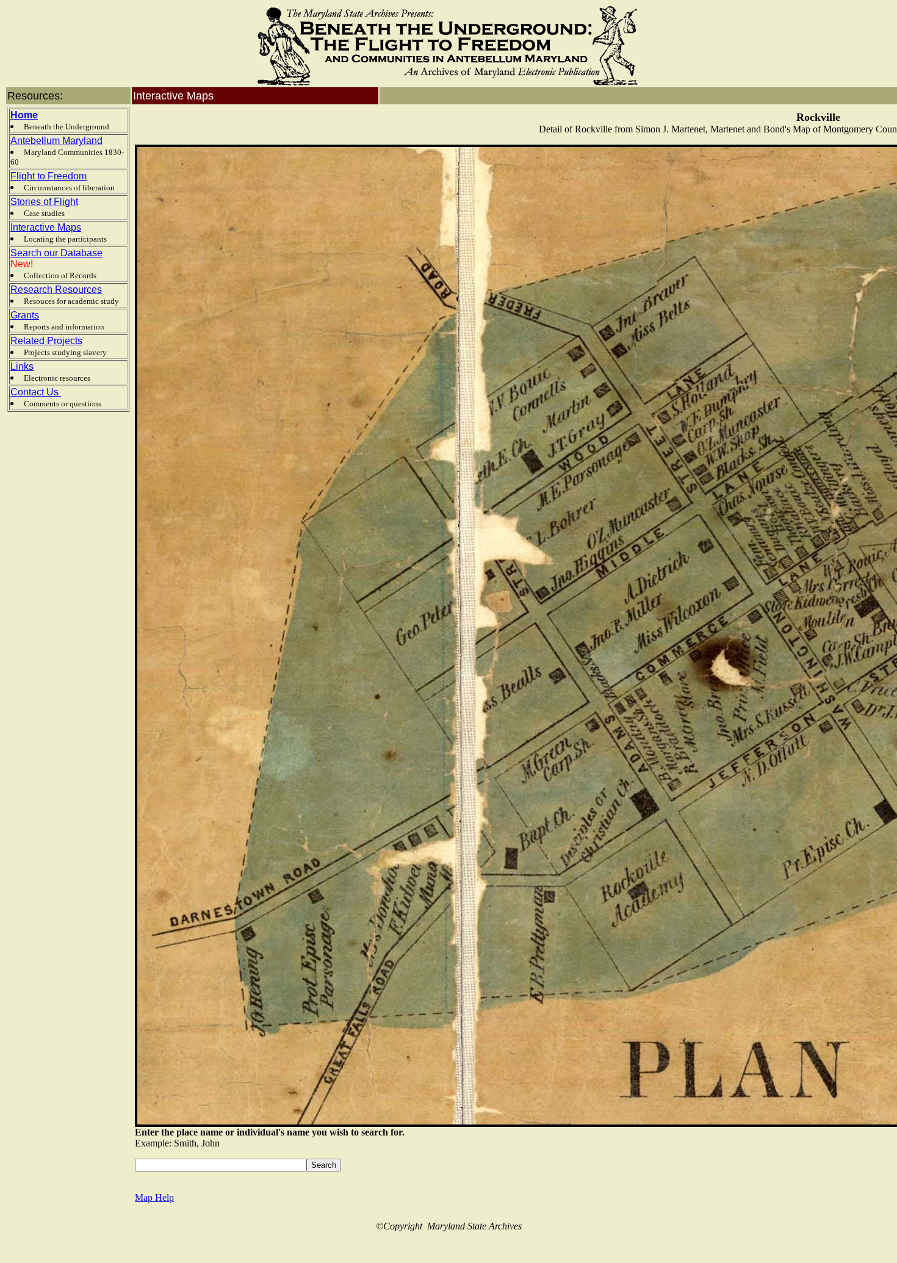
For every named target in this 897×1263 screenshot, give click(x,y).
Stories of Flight (44, 201)
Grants (24, 315)
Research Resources (56, 289)
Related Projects (46, 341)
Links (22, 366)
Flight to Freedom (48, 176)
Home (24, 115)
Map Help (154, 1197)
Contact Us (35, 392)
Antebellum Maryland (56, 140)
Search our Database (56, 253)
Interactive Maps (45, 227)
